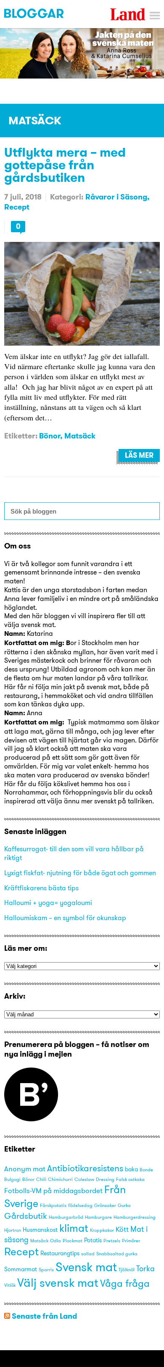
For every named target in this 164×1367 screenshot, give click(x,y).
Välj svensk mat (57, 1282)
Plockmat (72, 1241)
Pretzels (111, 1241)
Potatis (93, 1240)
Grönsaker (105, 1205)
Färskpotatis (53, 1205)
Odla (55, 1241)
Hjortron (12, 1230)
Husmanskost (40, 1229)
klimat (73, 1227)
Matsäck (79, 436)
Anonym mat (24, 1169)
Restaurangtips (59, 1253)
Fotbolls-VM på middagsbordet (53, 1190)
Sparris (46, 1270)
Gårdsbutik (25, 1215)
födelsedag (80, 1205)
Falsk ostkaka (130, 1179)
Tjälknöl (127, 1270)
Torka (145, 1268)
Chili (41, 1179)
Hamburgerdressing (135, 1217)
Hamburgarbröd (66, 1217)
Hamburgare (98, 1217)
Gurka (124, 1205)
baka (131, 1169)
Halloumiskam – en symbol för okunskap (65, 917)
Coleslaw (84, 1179)
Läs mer (139, 455)
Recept (16, 207)
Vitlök (10, 1285)
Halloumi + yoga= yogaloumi (48, 902)
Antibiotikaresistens (85, 1167)
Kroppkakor (102, 1230)
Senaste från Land (44, 1316)
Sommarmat (20, 1269)
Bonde (146, 1170)
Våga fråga (125, 1283)
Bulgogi (12, 1179)
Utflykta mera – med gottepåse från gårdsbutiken (65, 164)
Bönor (49, 436)
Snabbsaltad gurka (117, 1254)
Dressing (105, 1179)
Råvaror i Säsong (116, 197)
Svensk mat (86, 1267)
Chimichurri (60, 1179)
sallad (88, 1254)
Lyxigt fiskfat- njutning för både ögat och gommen (80, 872)
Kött (122, 1229)
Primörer (131, 1241)
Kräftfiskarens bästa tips (41, 888)
